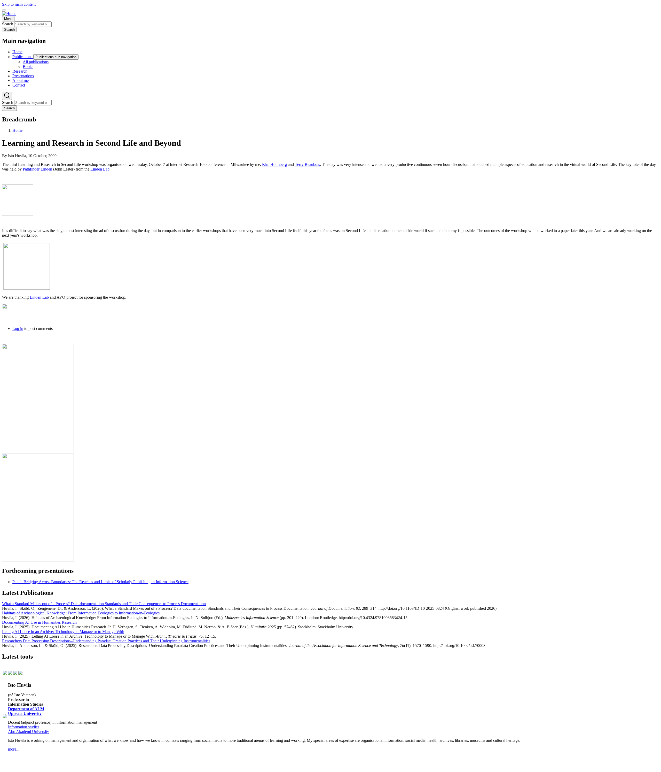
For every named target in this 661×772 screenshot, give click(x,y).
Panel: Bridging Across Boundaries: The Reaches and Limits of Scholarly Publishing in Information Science (100, 582)
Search (7, 24)
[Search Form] (7, 96)
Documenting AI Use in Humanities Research (39, 622)
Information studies (23, 727)
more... (13, 749)
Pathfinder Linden (37, 169)
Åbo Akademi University (28, 731)
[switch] (4, 10)
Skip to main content (19, 4)
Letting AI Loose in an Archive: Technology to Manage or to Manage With (63, 631)
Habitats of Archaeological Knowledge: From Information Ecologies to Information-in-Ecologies (81, 613)
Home (17, 130)
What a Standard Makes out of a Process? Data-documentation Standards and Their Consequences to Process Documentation (104, 603)
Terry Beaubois (307, 164)
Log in (17, 328)
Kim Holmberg (274, 164)
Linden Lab (99, 169)
